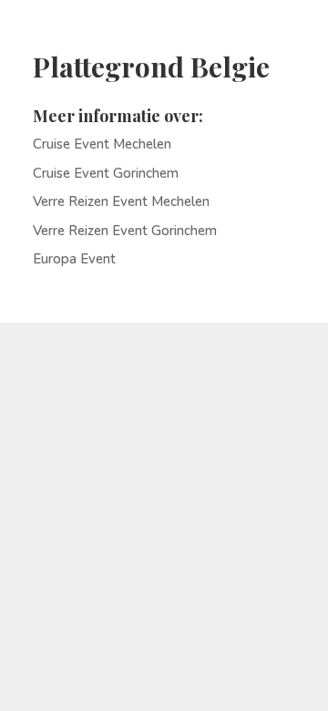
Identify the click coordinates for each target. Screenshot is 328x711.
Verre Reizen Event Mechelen (121, 201)
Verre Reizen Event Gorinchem (125, 231)
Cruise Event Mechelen (102, 144)
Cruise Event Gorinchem (106, 173)
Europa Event (74, 259)
